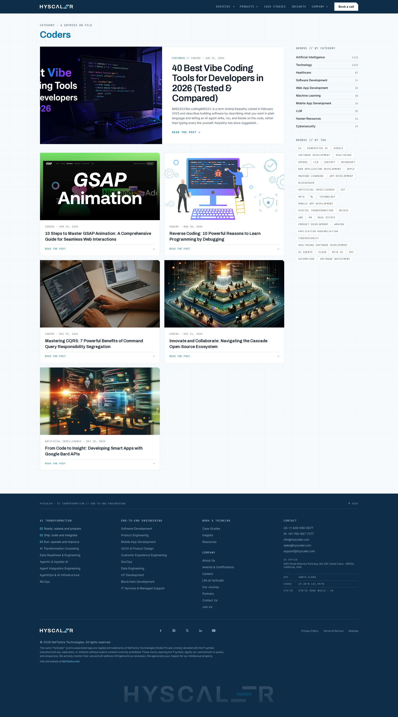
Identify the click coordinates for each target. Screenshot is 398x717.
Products (247, 6)
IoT (343, 189)
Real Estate (326, 217)
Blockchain (306, 182)
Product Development (313, 224)
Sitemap (353, 630)
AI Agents (305, 252)
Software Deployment (335, 258)
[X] (187, 630)
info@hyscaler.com (296, 539)
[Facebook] (160, 630)
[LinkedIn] (200, 630)
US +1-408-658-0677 (298, 528)
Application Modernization (318, 231)
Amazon (339, 224)
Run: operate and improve (59, 542)
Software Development (314, 155)
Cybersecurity (308, 238)
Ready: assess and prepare (60, 528)
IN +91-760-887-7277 (299, 533)
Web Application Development (319, 168)
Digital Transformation (315, 210)
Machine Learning (311, 176)
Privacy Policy (309, 630)
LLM (316, 162)
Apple (351, 168)
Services (223, 6)
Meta (301, 196)
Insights (299, 6)
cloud (322, 252)
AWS (300, 217)
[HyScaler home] (56, 7)
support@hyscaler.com (299, 551)
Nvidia (344, 210)
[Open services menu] (234, 6)
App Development (341, 176)
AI (299, 148)
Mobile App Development (315, 203)
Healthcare (344, 155)
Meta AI (337, 252)
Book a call (346, 6)
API (351, 252)
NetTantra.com (71, 661)
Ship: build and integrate (58, 535)
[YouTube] (213, 630)
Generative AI (317, 148)
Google (338, 148)
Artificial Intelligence (316, 189)
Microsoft (348, 162)
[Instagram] (173, 630)
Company (318, 6)
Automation (306, 258)
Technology (327, 196)
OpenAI (303, 162)
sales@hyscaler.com (297, 545)
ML (312, 196)
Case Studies (275, 6)
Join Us (207, 607)
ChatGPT (329, 162)
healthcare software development (322, 245)
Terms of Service (333, 630)
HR (310, 217)
